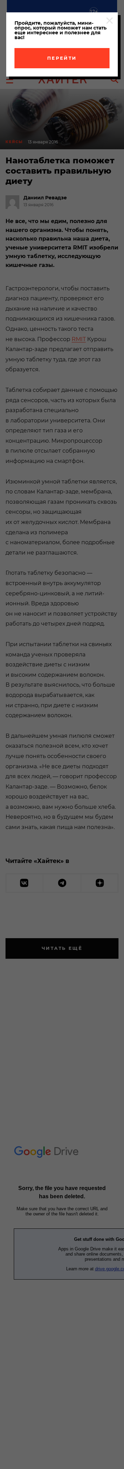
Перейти (62, 58)
